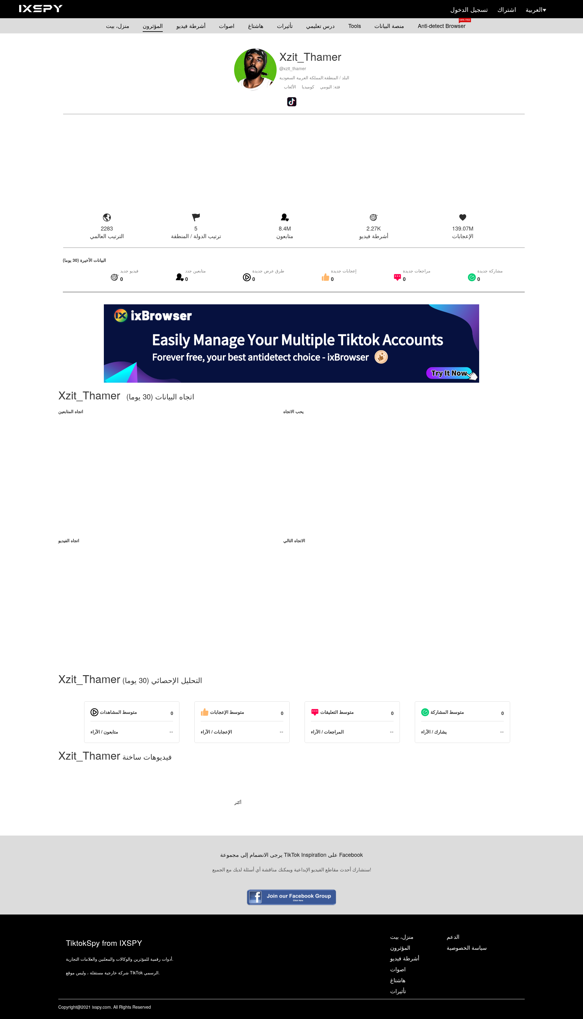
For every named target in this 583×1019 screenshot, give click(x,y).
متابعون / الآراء (104, 732)
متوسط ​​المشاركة (447, 712)
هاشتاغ (256, 25)
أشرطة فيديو (191, 25)
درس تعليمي (320, 25)
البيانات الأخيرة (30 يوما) (84, 260)
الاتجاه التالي (294, 540)
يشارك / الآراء (434, 732)
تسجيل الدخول (469, 9)
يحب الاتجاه (293, 411)
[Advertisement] (291, 159)
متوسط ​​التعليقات (337, 712)
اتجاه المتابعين (70, 411)
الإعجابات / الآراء (216, 732)
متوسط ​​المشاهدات (118, 712)
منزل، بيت (117, 25)
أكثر (237, 802)
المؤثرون (153, 25)
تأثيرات (285, 25)
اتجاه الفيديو (68, 540)
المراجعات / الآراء (327, 732)
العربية (534, 9)
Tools (354, 25)
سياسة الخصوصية (467, 947)
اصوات (226, 25)
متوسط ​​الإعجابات (227, 712)
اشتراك (506, 9)
